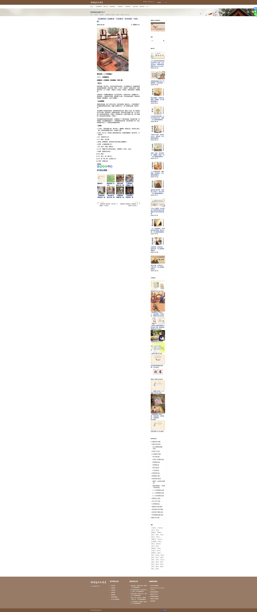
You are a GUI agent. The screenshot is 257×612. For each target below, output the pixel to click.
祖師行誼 (155, 444)
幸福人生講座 (157, 459)
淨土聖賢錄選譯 (157, 447)
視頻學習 (127, 6)
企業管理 (155, 504)
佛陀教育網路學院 (154, 592)
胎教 (157, 564)
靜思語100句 (154, 291)
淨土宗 (162, 559)
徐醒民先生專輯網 (154, 598)
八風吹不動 (154, 353)
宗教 (152, 546)
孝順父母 (158, 543)
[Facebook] (98, 166)
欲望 (161, 557)
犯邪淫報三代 (155, 431)
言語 (152, 566)
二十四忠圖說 (157, 496)
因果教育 (155, 473)
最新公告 (105, 6)
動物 (152, 534)
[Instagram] (108, 166)
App (147, 6)
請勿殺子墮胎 (156, 512)
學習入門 (155, 451)
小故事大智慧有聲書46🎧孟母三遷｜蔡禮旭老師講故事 (157, 327)
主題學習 (120, 6)
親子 (161, 564)
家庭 (157, 546)
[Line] (101, 166)
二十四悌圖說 (157, 493)
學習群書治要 (156, 515)
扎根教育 (155, 454)
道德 (152, 568)
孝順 (153, 543)
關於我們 (135, 6)
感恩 (159, 552)
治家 (157, 559)
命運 (157, 534)
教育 (162, 555)
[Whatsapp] (106, 166)
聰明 (152, 564)
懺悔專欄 (113, 594)
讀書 (157, 566)
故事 (157, 555)
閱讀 (157, 568)
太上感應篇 (154, 541)
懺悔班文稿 (155, 507)
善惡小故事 (154, 379)
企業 (152, 530)
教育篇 (155, 462)
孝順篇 (155, 465)
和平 (161, 534)
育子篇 (155, 457)
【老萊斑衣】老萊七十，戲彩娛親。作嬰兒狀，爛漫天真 (157, 314)
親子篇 (155, 468)
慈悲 (152, 555)
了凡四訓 (153, 527)
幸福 (159, 548)
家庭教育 (153, 548)
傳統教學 (153, 532)
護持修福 (142, 6)
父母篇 (155, 470)
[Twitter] (103, 166)
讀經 (161, 566)
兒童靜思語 (154, 342)
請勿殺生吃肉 (156, 509)
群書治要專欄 (114, 597)
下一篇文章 (129, 204)
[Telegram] (111, 166)
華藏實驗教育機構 (154, 596)
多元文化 (155, 501)
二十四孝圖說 (157, 490)
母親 (152, 559)
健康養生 (155, 476)
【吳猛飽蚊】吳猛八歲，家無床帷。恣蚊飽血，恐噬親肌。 (157, 416)
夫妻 (159, 541)
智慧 (152, 557)
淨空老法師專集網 (154, 585)
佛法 (157, 530)
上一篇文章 (109, 204)
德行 (158, 550)
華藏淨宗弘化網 (153, 594)
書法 (157, 557)
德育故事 (101, 14)
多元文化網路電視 (115, 599)
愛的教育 (153, 552)
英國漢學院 (152, 601)
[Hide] (256, 16)
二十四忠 (159, 527)
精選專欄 (112, 6)
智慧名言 (155, 498)
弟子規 (153, 550)
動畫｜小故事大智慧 (159, 481)
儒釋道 (159, 532)
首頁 (91, 6)
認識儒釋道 (99, 6)
